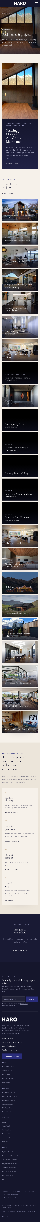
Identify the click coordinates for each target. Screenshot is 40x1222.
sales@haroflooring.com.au (12, 1042)
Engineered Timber (8, 1066)
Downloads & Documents (10, 1156)
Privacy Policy (24, 1003)
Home (4, 13)
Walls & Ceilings (7, 1070)
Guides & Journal (7, 1104)
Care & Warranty (7, 1175)
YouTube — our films (9, 1050)
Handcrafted (6, 1074)
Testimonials (6, 1138)
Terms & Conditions (8, 1211)
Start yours (7, 193)
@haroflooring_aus (9, 1046)
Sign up (32, 999)
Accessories (6, 1082)
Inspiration (12, 13)
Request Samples (20, 950)
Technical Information (9, 1167)
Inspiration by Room (8, 1100)
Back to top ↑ (6, 1216)
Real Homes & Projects (9, 1096)
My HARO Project (7, 1152)
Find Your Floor (7, 1108)
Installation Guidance (9, 1171)
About (4, 1122)
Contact (5, 1141)
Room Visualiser (7, 1112)
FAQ (3, 1179)
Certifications (6, 1130)
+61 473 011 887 (7, 1038)
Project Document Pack (9, 1163)
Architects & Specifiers (9, 1160)
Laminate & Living (8, 1078)
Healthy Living (6, 1134)
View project (12, 163)
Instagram (31, 1211)
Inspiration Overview (8, 1092)
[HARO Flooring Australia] (20, 3)
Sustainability (6, 1126)
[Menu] (36, 3)
